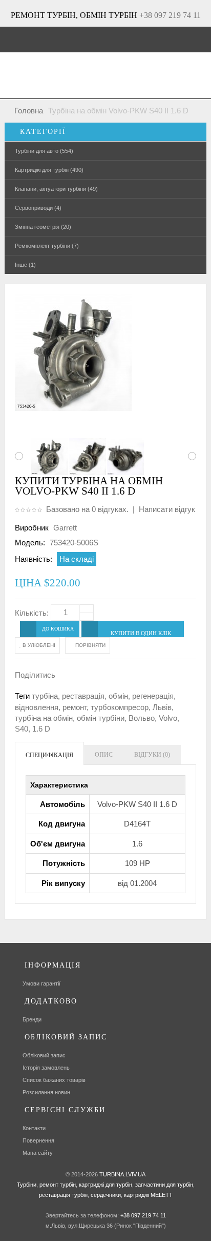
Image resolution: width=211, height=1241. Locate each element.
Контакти (34, 1128)
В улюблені (38, 645)
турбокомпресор (120, 707)
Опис (104, 754)
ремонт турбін (57, 1184)
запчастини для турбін (163, 1184)
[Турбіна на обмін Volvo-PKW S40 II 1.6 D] (47, 457)
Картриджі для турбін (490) (49, 170)
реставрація (83, 696)
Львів (162, 707)
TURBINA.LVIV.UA (122, 1174)
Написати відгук (167, 509)
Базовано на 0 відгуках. (87, 509)
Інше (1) (25, 265)
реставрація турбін (63, 1195)
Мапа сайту (38, 1153)
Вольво (142, 718)
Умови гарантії (41, 983)
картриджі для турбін (104, 1184)
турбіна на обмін (44, 718)
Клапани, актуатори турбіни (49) (56, 189)
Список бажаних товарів (54, 1080)
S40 (21, 728)
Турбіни (26, 1184)
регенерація (153, 696)
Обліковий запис (44, 1055)
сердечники (105, 1195)
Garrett (65, 527)
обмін (118, 696)
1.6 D (41, 728)
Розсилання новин (46, 1092)
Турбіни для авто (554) (44, 151)
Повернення (38, 1140)
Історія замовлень (46, 1068)
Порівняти (90, 645)
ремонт (74, 707)
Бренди (32, 1019)
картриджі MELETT (148, 1195)
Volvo (168, 718)
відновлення (36, 707)
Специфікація (49, 755)
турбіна (45, 696)
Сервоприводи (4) (38, 208)
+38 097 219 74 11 (170, 15)
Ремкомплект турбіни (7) (47, 246)
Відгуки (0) (152, 754)
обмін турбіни (100, 718)
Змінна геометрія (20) (43, 227)
